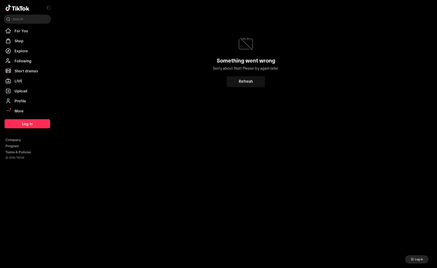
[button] (48, 7)
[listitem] (27, 30)
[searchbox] (27, 19)
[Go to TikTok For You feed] (17, 8)
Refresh (246, 81)
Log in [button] (419, 259)
